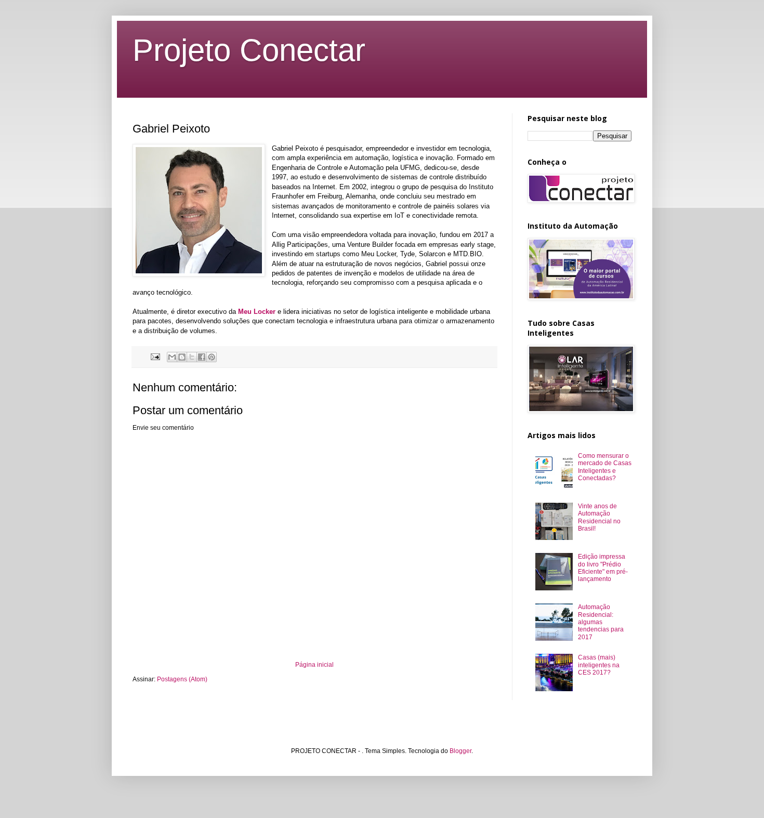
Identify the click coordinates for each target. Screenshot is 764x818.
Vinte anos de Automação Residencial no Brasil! (599, 517)
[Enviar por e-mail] (172, 357)
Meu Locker (256, 311)
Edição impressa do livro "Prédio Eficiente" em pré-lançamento (603, 568)
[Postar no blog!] (182, 357)
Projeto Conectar (249, 50)
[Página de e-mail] (155, 356)
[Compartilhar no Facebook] (201, 357)
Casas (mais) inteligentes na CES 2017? (599, 665)
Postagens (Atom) (182, 679)
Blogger (460, 751)
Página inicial (314, 664)
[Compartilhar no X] (192, 357)
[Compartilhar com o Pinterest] (211, 357)
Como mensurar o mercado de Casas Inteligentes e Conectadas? (604, 467)
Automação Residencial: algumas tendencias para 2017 (601, 622)
